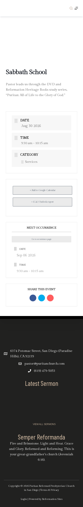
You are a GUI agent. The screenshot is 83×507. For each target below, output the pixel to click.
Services (31, 162)
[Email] (50, 298)
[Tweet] (41, 298)
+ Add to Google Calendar (42, 190)
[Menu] (76, 8)
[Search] (71, 8)
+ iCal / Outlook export (42, 201)
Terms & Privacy (49, 490)
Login (24, 499)
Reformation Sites (52, 499)
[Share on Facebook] (33, 298)
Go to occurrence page (41, 239)
